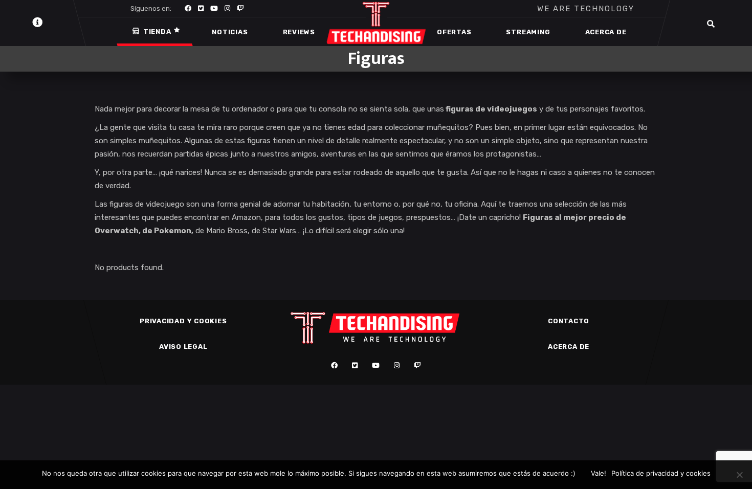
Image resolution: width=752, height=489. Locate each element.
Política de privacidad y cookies (661, 473)
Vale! (598, 473)
